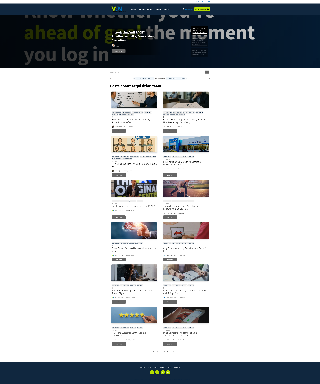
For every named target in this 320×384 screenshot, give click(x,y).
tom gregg (191, 156)
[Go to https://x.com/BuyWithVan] (163, 372)
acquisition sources (145, 78)
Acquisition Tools (127, 158)
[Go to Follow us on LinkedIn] (157, 372)
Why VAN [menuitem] (141, 9)
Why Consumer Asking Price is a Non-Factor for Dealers (185, 250)
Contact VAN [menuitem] (177, 367)
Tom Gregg (169, 126)
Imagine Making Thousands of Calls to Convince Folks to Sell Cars (181, 334)
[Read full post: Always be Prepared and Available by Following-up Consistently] (185, 188)
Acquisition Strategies (137, 112)
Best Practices (115, 156)
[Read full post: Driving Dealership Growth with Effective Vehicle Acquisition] (185, 144)
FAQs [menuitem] (155, 367)
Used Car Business (126, 112)
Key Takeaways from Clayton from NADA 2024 (133, 205)
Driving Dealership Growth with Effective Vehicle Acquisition (182, 163)
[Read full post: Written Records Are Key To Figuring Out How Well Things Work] (185, 272)
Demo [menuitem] (169, 367)
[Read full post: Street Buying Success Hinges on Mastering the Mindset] (134, 230)
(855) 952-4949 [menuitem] (186, 379)
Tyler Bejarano (118, 126)
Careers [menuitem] (162, 367)
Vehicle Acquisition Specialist (126, 114)
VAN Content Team (171, 169)
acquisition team (160, 78)
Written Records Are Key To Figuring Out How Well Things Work (184, 292)
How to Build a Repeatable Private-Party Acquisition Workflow (131, 121)
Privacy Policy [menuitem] (147, 379)
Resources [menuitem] (150, 9)
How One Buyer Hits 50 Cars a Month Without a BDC (134, 165)
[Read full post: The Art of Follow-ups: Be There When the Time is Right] (134, 272)
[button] (198, 2)
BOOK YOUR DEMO (200, 9)
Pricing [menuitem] (166, 9)
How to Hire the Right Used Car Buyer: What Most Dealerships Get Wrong (184, 121)
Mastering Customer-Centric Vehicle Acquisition (129, 334)
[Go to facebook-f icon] (152, 372)
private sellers (173, 78)
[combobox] (160, 72)
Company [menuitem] (158, 9)
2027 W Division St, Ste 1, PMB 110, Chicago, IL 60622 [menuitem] (167, 379)
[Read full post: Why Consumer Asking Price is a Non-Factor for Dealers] (185, 230)
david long (184, 78)
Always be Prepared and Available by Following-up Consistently (180, 207)
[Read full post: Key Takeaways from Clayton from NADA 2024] (134, 188)
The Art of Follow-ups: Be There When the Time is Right (132, 292)
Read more (118, 52)
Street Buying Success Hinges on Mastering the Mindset (134, 250)
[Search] (207, 72)
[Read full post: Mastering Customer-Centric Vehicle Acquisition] (134, 315)
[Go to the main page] (119, 9)
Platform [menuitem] (133, 9)
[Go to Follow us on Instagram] (168, 372)
